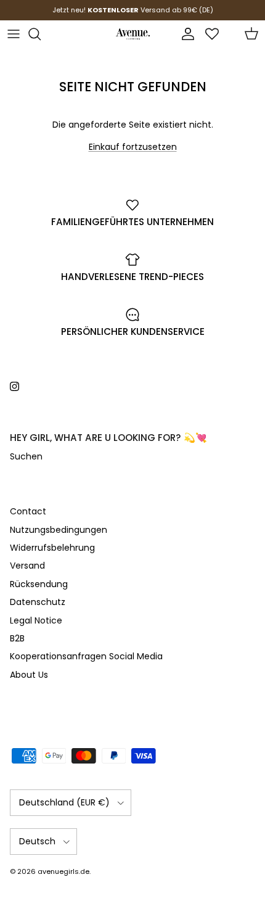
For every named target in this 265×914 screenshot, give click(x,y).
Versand (27, 565)
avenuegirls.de (63, 871)
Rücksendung (39, 584)
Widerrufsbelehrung (52, 547)
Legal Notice (36, 620)
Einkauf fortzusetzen (133, 147)
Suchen (26, 456)
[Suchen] (40, 33)
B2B (17, 638)
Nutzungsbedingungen (58, 530)
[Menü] (13, 33)
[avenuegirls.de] (133, 33)
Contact (28, 511)
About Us (29, 675)
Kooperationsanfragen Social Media (86, 656)
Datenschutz (37, 602)
